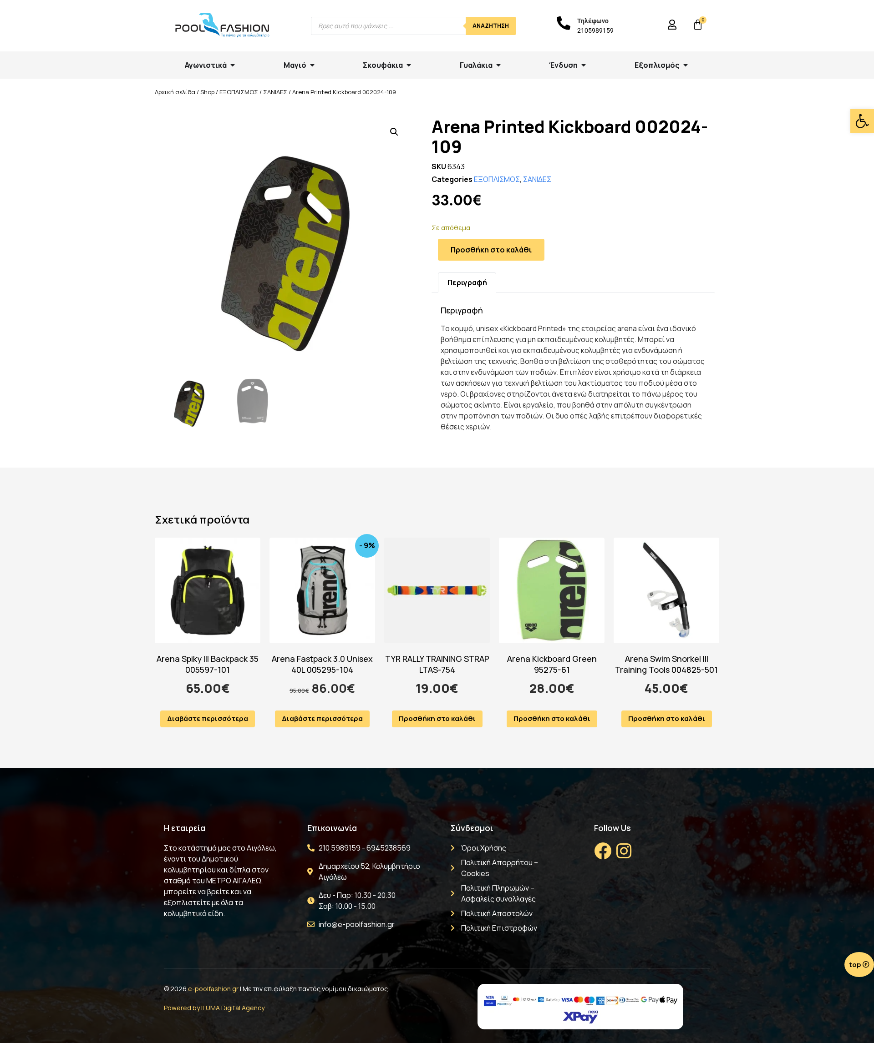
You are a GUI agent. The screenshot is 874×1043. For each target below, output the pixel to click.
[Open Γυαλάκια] (498, 65)
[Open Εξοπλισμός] (685, 65)
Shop (207, 92)
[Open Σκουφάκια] (408, 65)
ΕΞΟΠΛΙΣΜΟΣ (238, 92)
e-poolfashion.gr (213, 988)
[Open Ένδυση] (583, 65)
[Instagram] (623, 851)
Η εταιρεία (184, 827)
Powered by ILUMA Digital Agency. (214, 1007)
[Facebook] (602, 851)
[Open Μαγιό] (312, 65)
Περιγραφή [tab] (467, 282)
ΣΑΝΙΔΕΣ (275, 92)
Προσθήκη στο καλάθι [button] (437, 718)
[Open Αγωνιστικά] (232, 65)
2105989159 (595, 30)
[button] (862, 121)
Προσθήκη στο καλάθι (491, 250)
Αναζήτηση (491, 26)
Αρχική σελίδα (175, 92)
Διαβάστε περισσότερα (207, 718)
